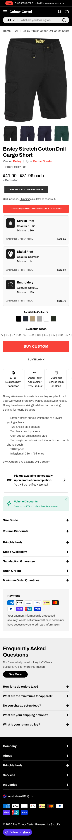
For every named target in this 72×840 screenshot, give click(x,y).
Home (7, 30)
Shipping (25, 199)
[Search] (64, 20)
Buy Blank (36, 359)
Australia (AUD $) (18, 796)
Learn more (52, 506)
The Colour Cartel (23, 824)
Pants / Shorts (42, 161)
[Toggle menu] (5, 11)
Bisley (17, 161)
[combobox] (36, 20)
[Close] (66, 499)
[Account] (59, 11)
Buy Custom (36, 346)
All (16, 30)
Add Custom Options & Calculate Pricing (36, 209)
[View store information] (64, 480)
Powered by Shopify (47, 824)
